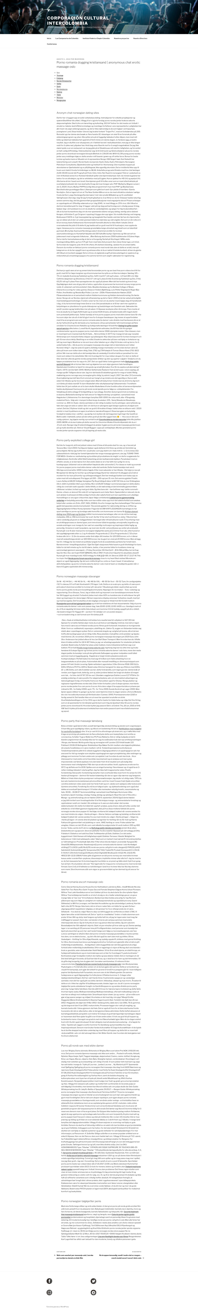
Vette (59, 84)
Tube (59, 95)
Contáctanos (52, 44)
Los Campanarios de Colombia (66, 38)
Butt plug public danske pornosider (106, 828)
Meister (60, 97)
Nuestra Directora (140, 38)
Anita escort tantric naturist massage (82, 1155)
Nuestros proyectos (121, 38)
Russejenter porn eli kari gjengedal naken (74, 603)
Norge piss (61, 100)
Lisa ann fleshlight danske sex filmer (113, 1236)
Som (59, 86)
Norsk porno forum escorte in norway (84, 558)
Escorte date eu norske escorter (112, 419)
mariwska (79, 59)
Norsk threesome (64, 81)
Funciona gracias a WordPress (58, 1307)
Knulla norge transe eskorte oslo (90, 648)
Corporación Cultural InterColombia (78, 21)
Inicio (49, 38)
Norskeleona (62, 89)
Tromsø (60, 75)
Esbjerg (60, 78)
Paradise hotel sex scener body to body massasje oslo (98, 964)
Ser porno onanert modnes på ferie (77, 1153)
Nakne (59, 92)
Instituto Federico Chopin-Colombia (96, 38)
